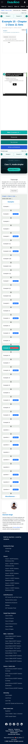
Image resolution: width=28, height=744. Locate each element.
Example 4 (6, 229)
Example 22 (10, 400)
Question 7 (10, 474)
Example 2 (10, 214)
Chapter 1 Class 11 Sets (6, 10)
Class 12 (3, 6)
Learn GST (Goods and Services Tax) (14, 703)
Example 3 (6, 221)
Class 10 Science (9, 618)
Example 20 (6, 385)
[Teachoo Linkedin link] (21, 724)
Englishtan (7, 711)
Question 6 (6, 467)
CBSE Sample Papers (10, 716)
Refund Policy (14, 732)
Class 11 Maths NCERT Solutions (13, 658)
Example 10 (6, 310)
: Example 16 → (14, 132)
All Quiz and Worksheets (14, 147)
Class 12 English (9, 629)
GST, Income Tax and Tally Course (13, 597)
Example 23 (6, 407)
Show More (14, 190)
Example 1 (6, 206)
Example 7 (10, 281)
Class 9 (23, 6)
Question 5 (10, 459)
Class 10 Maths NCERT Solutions (13, 655)
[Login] (24, 2)
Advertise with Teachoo (14, 734)
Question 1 (6, 430)
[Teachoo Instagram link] (10, 724)
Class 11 (10, 6)
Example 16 (6, 355)
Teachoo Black (16, 527)
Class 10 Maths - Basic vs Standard (13, 713)
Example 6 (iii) (7, 258)
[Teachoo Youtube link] (18, 724)
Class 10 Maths (9, 615)
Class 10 (16, 6)
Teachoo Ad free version (11, 600)
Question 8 (10, 482)
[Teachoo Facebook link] (6, 724)
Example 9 (10, 303)
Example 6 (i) (7, 243)
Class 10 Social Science (11, 623)
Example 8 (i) (7, 288)
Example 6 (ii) (10, 251)
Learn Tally (8, 700)
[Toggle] (2, 2)
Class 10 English (9, 621)
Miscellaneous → (10, 496)
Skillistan (7, 605)
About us (10, 729)
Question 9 (10, 489)
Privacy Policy (19, 731)
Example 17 (6, 363)
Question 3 (10, 444)
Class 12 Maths (9, 626)
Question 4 (6, 452)
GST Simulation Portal (10, 608)
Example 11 (10, 318)
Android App (8, 548)
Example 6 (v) (7, 273)
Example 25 (6, 422)
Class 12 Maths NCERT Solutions (13, 661)
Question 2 (10, 437)
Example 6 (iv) (7, 266)
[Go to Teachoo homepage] (13, 2)
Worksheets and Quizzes (11, 602)
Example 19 (6, 377)
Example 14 (6, 340)
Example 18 (10, 370)
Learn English (8, 695)
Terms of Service (10, 731)
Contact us (17, 729)
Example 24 (10, 415)
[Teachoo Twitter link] (14, 724)
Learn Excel (8, 698)
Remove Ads (14, 137)
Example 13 (10, 333)
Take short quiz (14, 142)
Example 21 (6, 392)
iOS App (7, 551)
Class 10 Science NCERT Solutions (14, 688)
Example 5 (10, 236)
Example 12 (6, 325)
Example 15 (10, 348)
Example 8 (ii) (7, 296)
